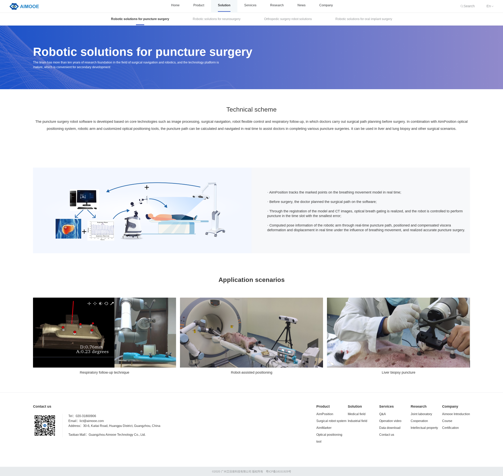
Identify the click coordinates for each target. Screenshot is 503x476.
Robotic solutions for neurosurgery (216, 19)
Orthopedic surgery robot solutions (288, 19)
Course (447, 421)
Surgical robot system (331, 421)
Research (277, 5)
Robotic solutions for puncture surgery (140, 19)
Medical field (356, 414)
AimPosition (324, 414)
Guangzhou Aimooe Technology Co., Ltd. (117, 435)
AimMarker (323, 428)
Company (326, 5)
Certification (450, 428)
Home (175, 5)
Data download (389, 428)
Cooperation (419, 421)
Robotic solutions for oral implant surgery (363, 19)
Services (250, 5)
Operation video (390, 421)
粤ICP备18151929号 (278, 471)
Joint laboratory (421, 414)
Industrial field (357, 421)
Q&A (382, 414)
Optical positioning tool (329, 438)
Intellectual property (424, 428)
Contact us (386, 435)
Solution (224, 5)
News (301, 5)
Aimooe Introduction (456, 414)
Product (198, 5)
